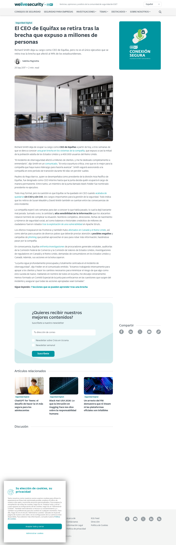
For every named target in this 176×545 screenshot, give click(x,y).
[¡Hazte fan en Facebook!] (127, 519)
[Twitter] (140, 332)
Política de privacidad (76, 529)
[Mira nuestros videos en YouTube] (135, 519)
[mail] (149, 332)
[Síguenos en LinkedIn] (151, 519)
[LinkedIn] (130, 332)
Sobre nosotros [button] (139, 12)
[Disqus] (64, 467)
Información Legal (74, 525)
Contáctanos (72, 522)
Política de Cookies (99, 525)
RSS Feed (95, 518)
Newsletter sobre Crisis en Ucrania (52, 341)
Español (149, 4)
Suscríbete (43, 354)
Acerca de (70, 518)
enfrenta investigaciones (52, 247)
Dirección (95, 522)
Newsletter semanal (45, 345)
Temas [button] (103, 12)
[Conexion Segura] (140, 47)
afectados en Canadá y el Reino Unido (87, 230)
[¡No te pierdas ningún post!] (159, 519)
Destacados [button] (118, 12)
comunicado (51, 164)
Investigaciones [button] (85, 12)
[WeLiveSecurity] (36, 4)
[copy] (158, 332)
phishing (32, 237)
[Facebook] (121, 332)
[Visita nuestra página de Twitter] (143, 519)
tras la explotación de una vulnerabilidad (62, 224)
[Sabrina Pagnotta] (18, 61)
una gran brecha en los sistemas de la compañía (61, 151)
